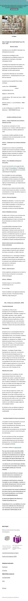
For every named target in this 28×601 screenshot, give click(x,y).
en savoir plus (14, 9)
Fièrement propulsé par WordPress (10, 597)
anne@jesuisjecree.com (12, 495)
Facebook (5, 567)
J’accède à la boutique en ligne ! (10, 553)
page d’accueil (17, 447)
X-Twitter (4, 570)
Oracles (4, 588)
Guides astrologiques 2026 (9, 556)
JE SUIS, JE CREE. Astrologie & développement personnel (11, 27)
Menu (14, 36)
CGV (3, 581)
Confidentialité (6, 577)
